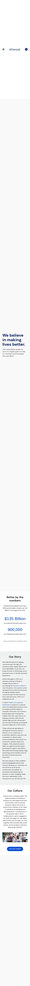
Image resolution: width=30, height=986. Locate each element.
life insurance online (17, 686)
